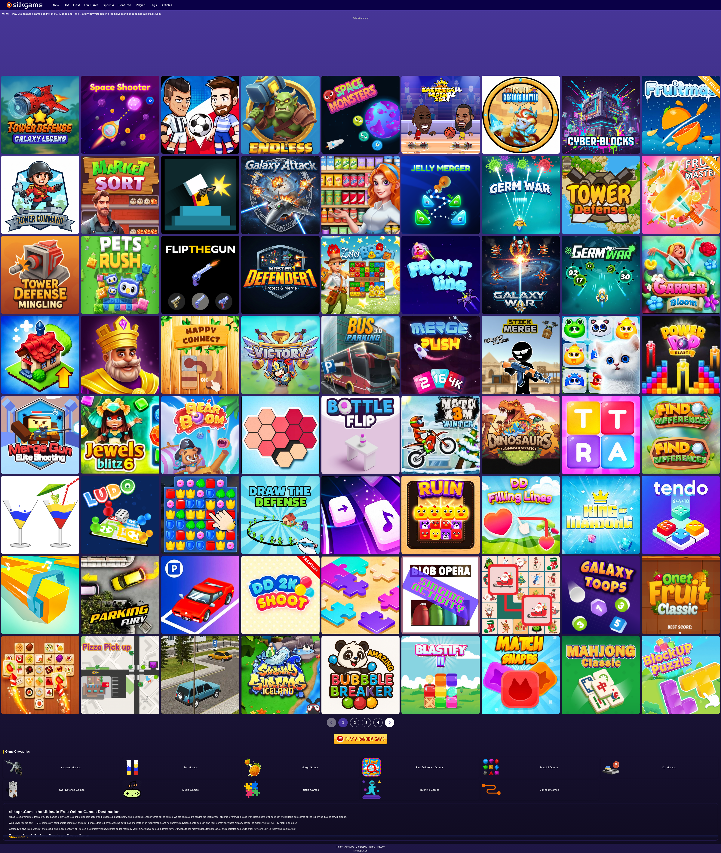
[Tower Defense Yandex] (601, 136)
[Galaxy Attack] (280, 136)
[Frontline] (440, 216)
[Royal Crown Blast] (120, 296)
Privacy (381, 846)
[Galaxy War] (521, 216)
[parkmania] (200, 536)
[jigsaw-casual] (360, 536)
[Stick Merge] (521, 296)
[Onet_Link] (40, 616)
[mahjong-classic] (601, 616)
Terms (372, 846)
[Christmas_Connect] (521, 536)
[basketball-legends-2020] (440, 56)
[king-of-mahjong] (601, 456)
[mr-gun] (200, 136)
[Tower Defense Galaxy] (40, 56)
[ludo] (120, 456)
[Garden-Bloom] (681, 216)
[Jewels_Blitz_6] (120, 376)
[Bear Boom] (200, 376)
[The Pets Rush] (120, 216)
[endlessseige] (280, 56)
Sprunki (108, 5)
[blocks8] (681, 616)
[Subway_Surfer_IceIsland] (280, 616)
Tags (153, 5)
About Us (349, 846)
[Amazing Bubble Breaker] (360, 616)
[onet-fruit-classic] (681, 536)
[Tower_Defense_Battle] (521, 56)
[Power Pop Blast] (681, 296)
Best (76, 5)
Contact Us (361, 846)
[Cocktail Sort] (40, 456)
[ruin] (440, 456)
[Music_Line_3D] (40, 536)
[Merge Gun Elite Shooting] (40, 376)
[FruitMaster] (681, 136)
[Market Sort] (120, 136)
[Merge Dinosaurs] (521, 376)
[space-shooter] (120, 56)
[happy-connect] (200, 296)
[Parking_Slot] (200, 616)
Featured (124, 5)
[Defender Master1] (280, 216)
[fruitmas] (681, 56)
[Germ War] (601, 216)
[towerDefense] (40, 136)
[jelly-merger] (440, 136)
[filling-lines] (521, 456)
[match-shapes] (521, 616)
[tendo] (681, 456)
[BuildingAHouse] (200, 456)
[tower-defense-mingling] (40, 216)
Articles (166, 5)
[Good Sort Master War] (360, 136)
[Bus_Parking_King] (360, 296)
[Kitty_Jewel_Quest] (601, 296)
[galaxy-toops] (601, 536)
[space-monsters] (360, 56)
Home (5, 13)
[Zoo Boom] (360, 216)
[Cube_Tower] (601, 56)
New (56, 5)
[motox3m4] (440, 376)
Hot (66, 5)
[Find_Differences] (681, 376)
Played (141, 5)
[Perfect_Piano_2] (360, 456)
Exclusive (91, 5)
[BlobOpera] (440, 536)
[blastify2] (440, 616)
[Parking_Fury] (120, 536)
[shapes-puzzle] (280, 376)
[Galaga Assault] (521, 136)
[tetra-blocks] (601, 376)
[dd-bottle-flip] (360, 376)
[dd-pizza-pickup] (120, 616)
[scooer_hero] (200, 56)
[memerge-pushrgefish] (440, 296)
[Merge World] (40, 296)
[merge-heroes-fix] (280, 296)
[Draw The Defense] (280, 456)
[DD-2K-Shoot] (280, 536)
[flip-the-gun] (200, 216)
